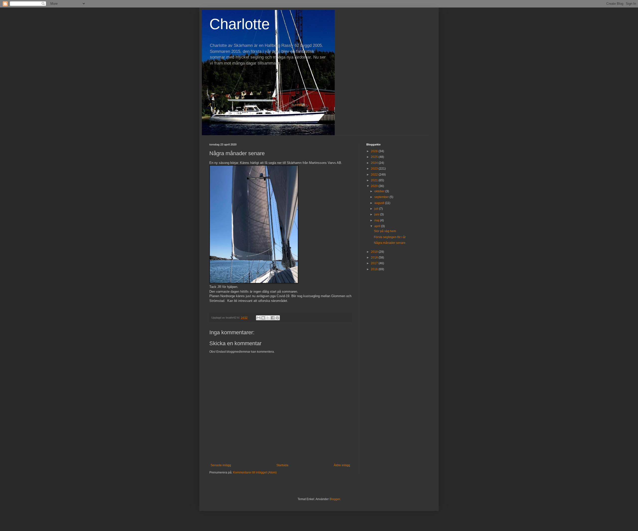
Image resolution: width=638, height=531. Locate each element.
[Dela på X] (267, 317)
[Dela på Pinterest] (277, 317)
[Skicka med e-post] (258, 317)
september (382, 197)
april (377, 226)
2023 (375, 168)
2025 (375, 157)
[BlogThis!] (263, 317)
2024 (375, 163)
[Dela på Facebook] (272, 317)
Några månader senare (389, 243)
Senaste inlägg (221, 465)
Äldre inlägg (342, 465)
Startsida (282, 465)
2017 (375, 263)
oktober (379, 191)
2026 (375, 151)
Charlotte (239, 24)
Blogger (334, 499)
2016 (375, 269)
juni (377, 214)
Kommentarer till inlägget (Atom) (255, 472)
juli (376, 208)
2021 (375, 180)
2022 (375, 174)
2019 (375, 252)
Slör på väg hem (385, 231)
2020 (375, 186)
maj (377, 220)
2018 (375, 257)
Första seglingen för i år (390, 237)
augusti (379, 203)
